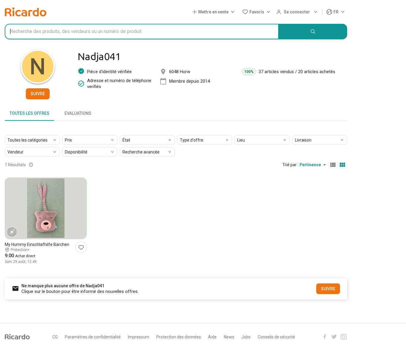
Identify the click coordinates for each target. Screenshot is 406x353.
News (229, 337)
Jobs (246, 337)
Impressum (138, 337)
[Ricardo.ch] (25, 11)
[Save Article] (81, 247)
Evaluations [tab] (77, 113)
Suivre (38, 93)
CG (55, 337)
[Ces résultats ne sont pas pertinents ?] (31, 165)
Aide (212, 337)
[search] (313, 31)
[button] (214, 12)
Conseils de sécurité (276, 337)
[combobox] (142, 31)
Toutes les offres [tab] (29, 113)
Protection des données (178, 337)
